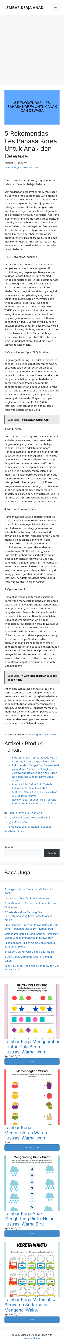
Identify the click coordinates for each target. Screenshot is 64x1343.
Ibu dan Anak (35, 812)
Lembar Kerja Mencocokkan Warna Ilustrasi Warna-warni (26, 1133)
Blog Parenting (17, 812)
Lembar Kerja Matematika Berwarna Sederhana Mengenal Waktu (30, 1305)
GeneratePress (32, 1338)
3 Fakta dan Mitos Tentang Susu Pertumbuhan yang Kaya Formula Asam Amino (28, 916)
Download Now (32, 1147)
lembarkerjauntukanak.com (41, 734)
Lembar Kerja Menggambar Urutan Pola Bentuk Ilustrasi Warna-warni (32, 1047)
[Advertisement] (32, 48)
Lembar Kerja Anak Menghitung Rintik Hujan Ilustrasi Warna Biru (29, 1219)
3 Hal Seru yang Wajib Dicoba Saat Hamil (29, 951)
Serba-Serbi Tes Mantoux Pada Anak (26, 898)
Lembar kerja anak (23, 7)
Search (8, 847)
